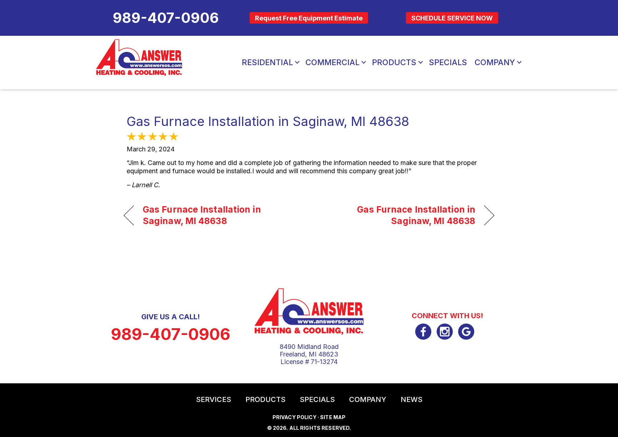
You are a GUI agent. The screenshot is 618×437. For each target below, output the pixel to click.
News (411, 399)
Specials (448, 62)
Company (495, 62)
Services (213, 399)
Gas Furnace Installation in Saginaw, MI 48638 (268, 121)
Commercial (332, 62)
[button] (297, 62)
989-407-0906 (170, 334)
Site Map (332, 417)
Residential (267, 62)
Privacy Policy (295, 417)
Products (394, 62)
